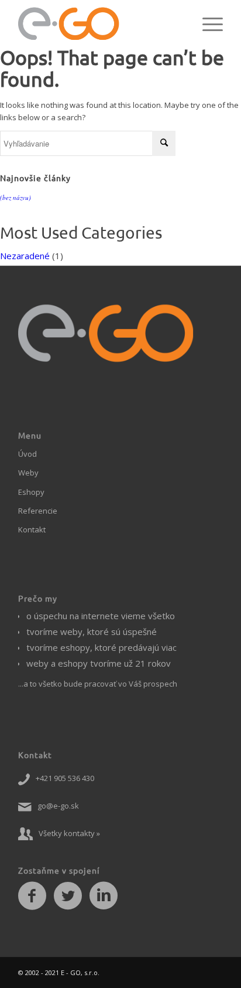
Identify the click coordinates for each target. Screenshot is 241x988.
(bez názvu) (15, 197)
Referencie (37, 510)
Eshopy (31, 492)
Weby (28, 472)
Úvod (27, 454)
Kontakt (32, 529)
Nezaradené (25, 256)
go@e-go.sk (58, 805)
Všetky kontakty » (69, 833)
